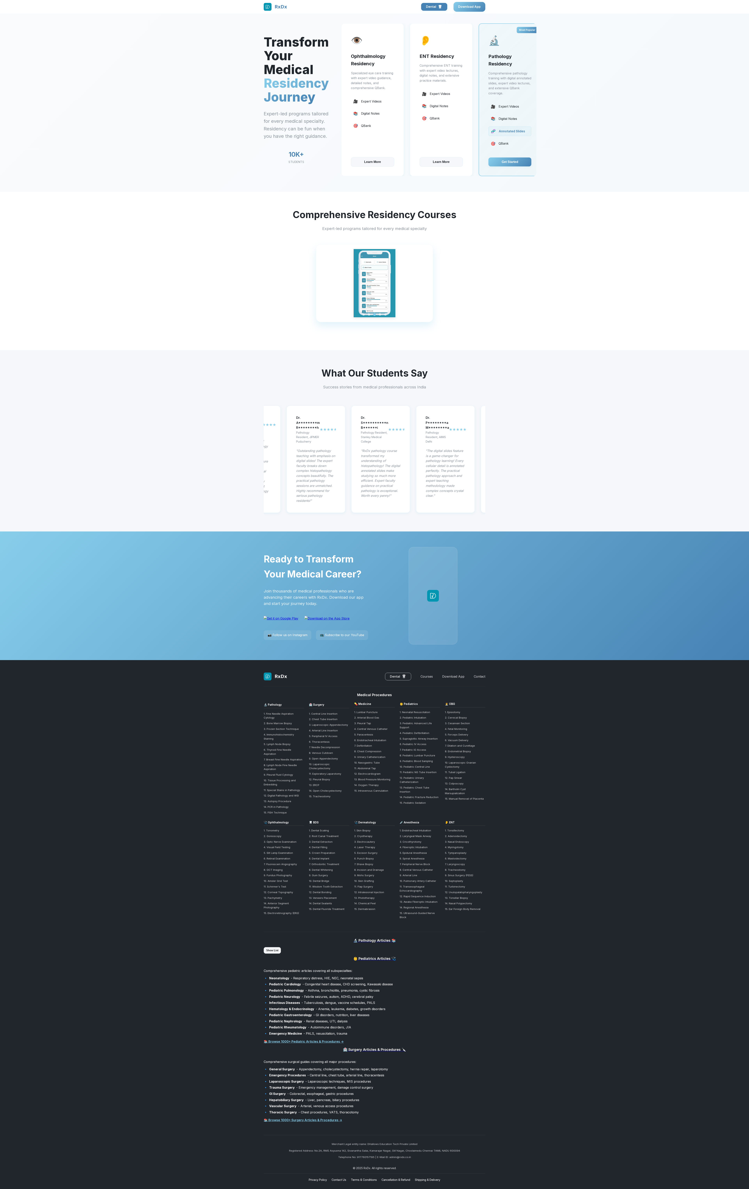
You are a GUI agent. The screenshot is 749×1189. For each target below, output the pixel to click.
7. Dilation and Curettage (460, 745)
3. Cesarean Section (457, 723)
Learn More (372, 162)
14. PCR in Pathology (276, 806)
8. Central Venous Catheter (416, 869)
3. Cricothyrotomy (410, 841)
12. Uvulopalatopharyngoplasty (463, 892)
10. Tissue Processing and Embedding (280, 782)
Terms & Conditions (364, 1179)
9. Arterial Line (408, 875)
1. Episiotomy (452, 712)
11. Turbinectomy (455, 886)
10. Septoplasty (454, 880)
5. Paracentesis (363, 734)
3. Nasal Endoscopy (457, 841)
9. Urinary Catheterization (369, 756)
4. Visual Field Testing (277, 847)
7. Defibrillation (363, 745)
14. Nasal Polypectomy (458, 903)
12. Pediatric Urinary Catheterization (412, 779)
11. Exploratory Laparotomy (325, 773)
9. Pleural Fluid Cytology (278, 774)
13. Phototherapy (364, 897)
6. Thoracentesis (319, 741)
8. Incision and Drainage (369, 869)
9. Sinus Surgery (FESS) (459, 875)
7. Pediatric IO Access (413, 749)
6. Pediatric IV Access (413, 744)
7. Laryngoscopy (455, 864)
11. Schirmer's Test (275, 886)
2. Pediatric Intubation (413, 717)
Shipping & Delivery (427, 1179)
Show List (272, 950)
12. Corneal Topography (278, 892)
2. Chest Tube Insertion (323, 719)
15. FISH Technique (275, 812)
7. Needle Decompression (324, 747)
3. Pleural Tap (362, 723)
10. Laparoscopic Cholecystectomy (319, 766)
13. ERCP (314, 785)
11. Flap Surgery (363, 886)
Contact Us (339, 1179)
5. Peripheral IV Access (323, 736)
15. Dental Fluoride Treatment (326, 909)
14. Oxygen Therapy (366, 785)
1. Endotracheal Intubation (415, 830)
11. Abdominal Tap (365, 768)
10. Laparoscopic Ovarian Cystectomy (460, 764)
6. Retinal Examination (277, 858)
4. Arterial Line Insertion (323, 730)
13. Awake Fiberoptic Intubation (419, 901)
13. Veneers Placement (323, 897)
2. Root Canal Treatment (324, 836)
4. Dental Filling (318, 847)
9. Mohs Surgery (364, 875)
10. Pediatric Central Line (415, 766)
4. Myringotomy (454, 847)
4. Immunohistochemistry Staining (279, 736)
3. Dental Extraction (321, 841)
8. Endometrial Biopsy (458, 751)
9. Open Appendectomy (323, 758)
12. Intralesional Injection (369, 892)
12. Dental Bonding (320, 892)
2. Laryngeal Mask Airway (415, 836)
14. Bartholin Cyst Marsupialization (455, 791)
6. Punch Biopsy (364, 858)
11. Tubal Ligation (455, 772)
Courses (427, 676)
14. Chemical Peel (365, 903)
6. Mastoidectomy (455, 858)
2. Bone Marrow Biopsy (278, 723)
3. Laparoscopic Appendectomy (328, 724)
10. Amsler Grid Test (276, 880)
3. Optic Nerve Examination (280, 841)
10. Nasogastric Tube (367, 762)
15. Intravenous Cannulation (371, 790)
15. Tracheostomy (319, 796)
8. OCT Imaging (273, 869)
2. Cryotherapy (363, 836)
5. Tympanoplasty (455, 852)
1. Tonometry (271, 830)
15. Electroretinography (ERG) (281, 913)
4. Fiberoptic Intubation (414, 847)
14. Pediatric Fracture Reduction (419, 797)
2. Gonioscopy (272, 836)
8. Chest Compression (367, 751)
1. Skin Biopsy (362, 830)
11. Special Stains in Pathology (282, 790)
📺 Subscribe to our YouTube (342, 635)
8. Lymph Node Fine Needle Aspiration (280, 767)
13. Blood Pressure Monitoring (372, 779)
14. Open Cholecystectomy (325, 790)
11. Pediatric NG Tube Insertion (418, 772)
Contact (479, 676)
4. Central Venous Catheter (371, 728)
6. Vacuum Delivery (456, 740)
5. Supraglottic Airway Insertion (419, 738)
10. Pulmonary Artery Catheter (418, 880)
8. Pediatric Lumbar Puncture (417, 755)
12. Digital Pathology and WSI (281, 795)
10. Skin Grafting (364, 880)
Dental (432, 7)
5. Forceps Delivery (456, 734)
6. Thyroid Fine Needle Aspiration (277, 751)
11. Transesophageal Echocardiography (412, 888)
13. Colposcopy (454, 783)
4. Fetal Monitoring (456, 728)
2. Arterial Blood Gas (366, 717)
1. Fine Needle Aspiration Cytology (279, 715)
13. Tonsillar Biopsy (456, 897)
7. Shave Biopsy (363, 864)
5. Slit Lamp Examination (278, 852)
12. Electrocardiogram (367, 773)
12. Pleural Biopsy (319, 779)
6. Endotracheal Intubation (370, 740)
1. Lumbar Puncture (366, 712)
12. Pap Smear (453, 777)
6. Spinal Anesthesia (412, 858)
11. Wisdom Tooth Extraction (326, 886)
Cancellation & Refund (396, 1179)
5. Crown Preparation (322, 852)
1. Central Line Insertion (323, 713)
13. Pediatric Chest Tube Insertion (414, 789)
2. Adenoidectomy (456, 836)
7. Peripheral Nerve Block (415, 864)
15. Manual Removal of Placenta (464, 798)
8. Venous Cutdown (321, 752)
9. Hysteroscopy (455, 756)
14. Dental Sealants (320, 903)
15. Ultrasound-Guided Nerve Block (417, 915)
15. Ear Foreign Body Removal (462, 909)
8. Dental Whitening (321, 869)
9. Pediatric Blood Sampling (416, 761)
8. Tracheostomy (455, 869)
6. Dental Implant (319, 858)
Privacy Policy (318, 1179)
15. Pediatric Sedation (413, 802)
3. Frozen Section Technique (281, 728)
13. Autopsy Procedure (277, 801)
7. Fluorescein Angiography (280, 864)
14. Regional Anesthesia (414, 907)
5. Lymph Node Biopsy (277, 744)
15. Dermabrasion (364, 909)
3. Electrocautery (364, 841)
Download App (469, 7)
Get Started (441, 162)
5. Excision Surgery (365, 852)
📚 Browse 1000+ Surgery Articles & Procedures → (303, 1120)
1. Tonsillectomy (454, 830)
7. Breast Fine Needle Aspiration (283, 759)
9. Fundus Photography (278, 875)
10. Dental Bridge (319, 880)
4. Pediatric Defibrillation (414, 733)
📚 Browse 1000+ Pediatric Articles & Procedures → (304, 1041)
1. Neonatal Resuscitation (415, 712)
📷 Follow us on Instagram (287, 635)
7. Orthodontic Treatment (324, 864)
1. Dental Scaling (319, 830)
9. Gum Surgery (318, 875)
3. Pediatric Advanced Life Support (416, 725)
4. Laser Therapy (364, 847)
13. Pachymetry (273, 897)
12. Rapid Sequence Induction (418, 896)
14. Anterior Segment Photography (276, 905)
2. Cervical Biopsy (456, 717)
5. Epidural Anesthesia (413, 852)
